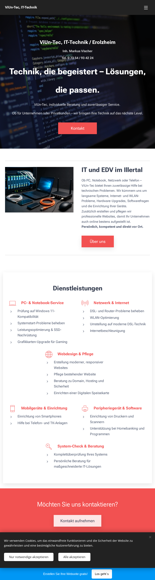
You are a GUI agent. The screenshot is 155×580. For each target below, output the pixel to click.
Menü (146, 7)
